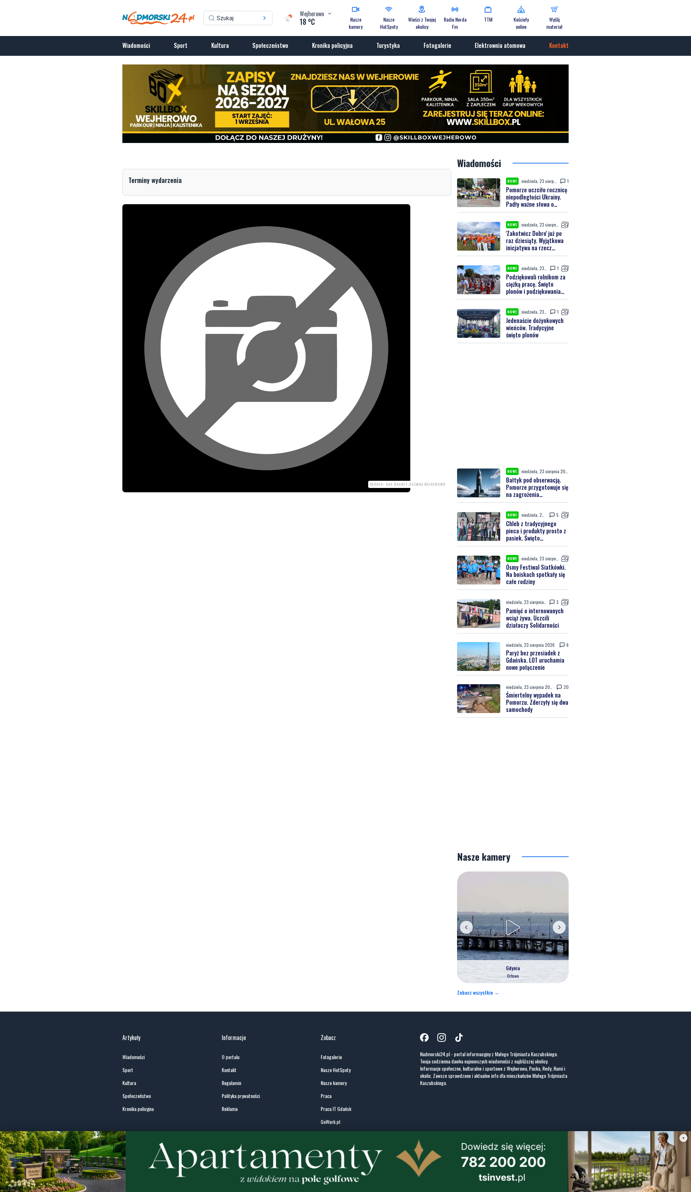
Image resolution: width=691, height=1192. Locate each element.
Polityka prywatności (241, 1095)
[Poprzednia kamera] (466, 927)
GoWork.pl (330, 1121)
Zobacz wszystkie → (478, 992)
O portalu (230, 1057)
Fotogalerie (437, 45)
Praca (326, 1095)
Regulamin (231, 1082)
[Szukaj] (264, 18)
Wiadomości (136, 45)
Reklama (230, 1108)
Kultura (220, 45)
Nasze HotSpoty (336, 1070)
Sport (181, 45)
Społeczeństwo (270, 45)
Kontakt (559, 45)
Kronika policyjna (332, 45)
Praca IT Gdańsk (336, 1108)
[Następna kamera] (559, 927)
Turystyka (388, 45)
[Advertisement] (513, 405)
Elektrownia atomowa (500, 45)
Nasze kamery (334, 1082)
